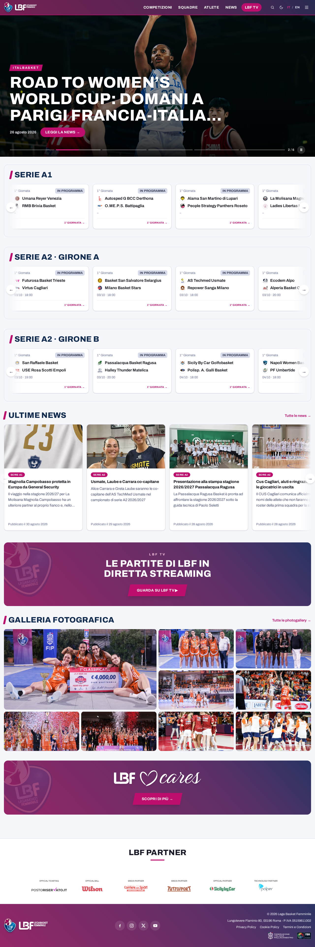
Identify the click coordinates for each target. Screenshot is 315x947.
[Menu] (306, 7)
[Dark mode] (281, 7)
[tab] (32, 150)
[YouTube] (155, 926)
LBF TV (251, 7)
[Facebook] (120, 926)
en (297, 7)
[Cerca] (272, 7)
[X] (143, 926)
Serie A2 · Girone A (57, 257)
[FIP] (280, 935)
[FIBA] (304, 935)
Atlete (211, 7)
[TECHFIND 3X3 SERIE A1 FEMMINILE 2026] (80, 669)
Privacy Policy (246, 927)
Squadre (188, 7)
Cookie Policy (269, 927)
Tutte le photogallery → (291, 620)
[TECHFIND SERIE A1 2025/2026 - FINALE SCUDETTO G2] (196, 731)
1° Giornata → (76, 222)
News (231, 7)
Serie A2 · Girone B (57, 339)
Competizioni (157, 7)
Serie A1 (33, 175)
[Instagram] (132, 926)
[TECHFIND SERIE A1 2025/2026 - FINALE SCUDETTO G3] (196, 689)
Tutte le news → (298, 416)
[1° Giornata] (51, 206)
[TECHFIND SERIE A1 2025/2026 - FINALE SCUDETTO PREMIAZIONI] (41, 731)
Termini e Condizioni (297, 927)
